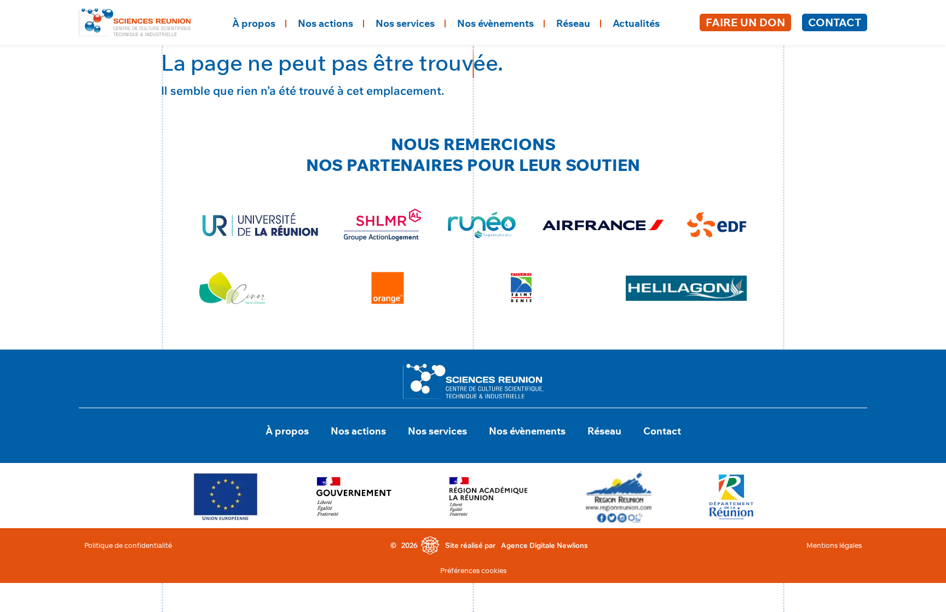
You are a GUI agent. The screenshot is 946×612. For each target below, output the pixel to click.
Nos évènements (495, 23)
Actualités (636, 23)
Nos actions (325, 23)
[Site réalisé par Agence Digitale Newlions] (430, 545)
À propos (253, 23)
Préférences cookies (473, 570)
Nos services (405, 23)
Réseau (573, 23)
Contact (834, 22)
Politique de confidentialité (128, 545)
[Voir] (225, 496)
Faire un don (745, 22)
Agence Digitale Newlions (544, 545)
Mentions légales (834, 545)
